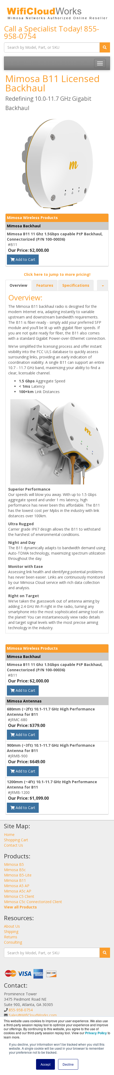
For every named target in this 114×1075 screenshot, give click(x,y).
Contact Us (13, 845)
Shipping (11, 931)
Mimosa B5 (14, 864)
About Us (12, 926)
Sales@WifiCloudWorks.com (33, 1015)
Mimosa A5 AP (16, 885)
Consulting (13, 942)
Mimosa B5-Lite (18, 875)
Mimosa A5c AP (17, 891)
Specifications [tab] (75, 285)
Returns (10, 936)
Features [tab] (44, 285)
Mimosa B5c (15, 869)
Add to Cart (25, 259)
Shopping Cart (16, 839)
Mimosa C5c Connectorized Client (33, 901)
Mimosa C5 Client (19, 896)
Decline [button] (68, 1064)
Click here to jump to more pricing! (57, 274)
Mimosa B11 (15, 880)
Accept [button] (45, 1064)
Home (9, 834)
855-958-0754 (21, 1009)
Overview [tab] (18, 285)
